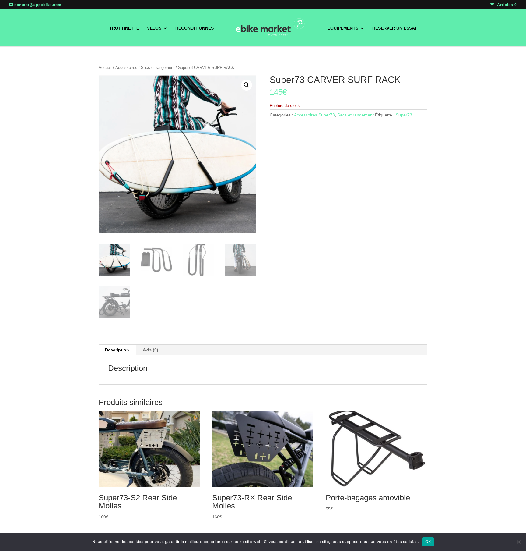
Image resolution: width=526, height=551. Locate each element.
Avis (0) (150, 349)
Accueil (105, 67)
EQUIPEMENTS (343, 28)
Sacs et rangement (157, 67)
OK (428, 541)
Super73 (404, 114)
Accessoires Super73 (314, 114)
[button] (246, 85)
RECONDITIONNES (194, 28)
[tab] (117, 350)
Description (117, 349)
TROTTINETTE (124, 28)
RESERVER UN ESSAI (394, 28)
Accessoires (126, 67)
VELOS (154, 28)
